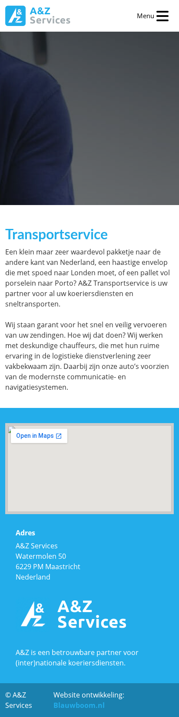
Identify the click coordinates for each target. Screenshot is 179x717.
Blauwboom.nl (79, 705)
